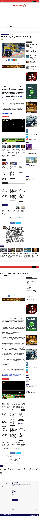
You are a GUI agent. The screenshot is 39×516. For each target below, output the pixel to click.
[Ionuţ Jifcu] (2, 40)
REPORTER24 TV (7, 26)
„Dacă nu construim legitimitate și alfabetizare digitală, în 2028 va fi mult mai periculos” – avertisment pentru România (5, 172)
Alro (3, 86)
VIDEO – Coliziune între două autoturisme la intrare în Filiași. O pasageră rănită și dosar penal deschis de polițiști (3, 152)
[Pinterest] (14, 60)
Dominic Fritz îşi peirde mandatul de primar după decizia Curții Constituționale (21, 484)
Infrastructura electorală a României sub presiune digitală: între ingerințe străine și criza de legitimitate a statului (13, 172)
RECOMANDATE (7, 34)
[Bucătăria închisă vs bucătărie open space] (23, 207)
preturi (20, 217)
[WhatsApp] (16, 60)
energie (9, 102)
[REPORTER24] (19, 6)
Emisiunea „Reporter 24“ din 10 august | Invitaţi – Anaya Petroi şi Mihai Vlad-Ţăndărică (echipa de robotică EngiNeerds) (22, 195)
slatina (15, 218)
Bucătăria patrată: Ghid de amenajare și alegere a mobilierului (4, 211)
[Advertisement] (19, 15)
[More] (22, 223)
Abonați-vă (35, 139)
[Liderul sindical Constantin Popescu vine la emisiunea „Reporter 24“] (5, 186)
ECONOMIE (3, 34)
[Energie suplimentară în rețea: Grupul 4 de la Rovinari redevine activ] (31, 160)
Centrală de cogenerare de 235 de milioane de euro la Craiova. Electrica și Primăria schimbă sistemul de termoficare (13, 152)
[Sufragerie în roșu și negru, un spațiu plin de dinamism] (14, 207)
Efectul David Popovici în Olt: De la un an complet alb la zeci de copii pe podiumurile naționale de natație (18, 151)
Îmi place (36, 129)
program (23, 217)
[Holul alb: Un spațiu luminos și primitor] (9, 207)
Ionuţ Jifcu (6, 39)
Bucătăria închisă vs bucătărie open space (23, 210)
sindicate (12, 218)
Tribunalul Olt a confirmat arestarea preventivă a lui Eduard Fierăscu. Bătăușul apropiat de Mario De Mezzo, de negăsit (31, 153)
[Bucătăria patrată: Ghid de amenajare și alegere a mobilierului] (4, 207)
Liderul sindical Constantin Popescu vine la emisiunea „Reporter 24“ (5, 192)
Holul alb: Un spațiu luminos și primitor (8, 210)
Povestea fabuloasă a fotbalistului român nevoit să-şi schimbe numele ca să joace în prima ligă (23, 151)
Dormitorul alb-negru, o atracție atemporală (18, 210)
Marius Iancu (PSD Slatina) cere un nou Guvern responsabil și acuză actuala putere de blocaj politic (23, 486)
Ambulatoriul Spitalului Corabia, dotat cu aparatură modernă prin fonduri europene (33, 67)
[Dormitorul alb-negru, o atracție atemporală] (18, 207)
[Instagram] (2, 486)
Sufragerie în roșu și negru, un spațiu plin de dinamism (14, 211)
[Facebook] (9, 60)
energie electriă (13, 217)
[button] (36, 24)
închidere (17, 217)
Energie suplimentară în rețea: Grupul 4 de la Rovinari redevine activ (31, 165)
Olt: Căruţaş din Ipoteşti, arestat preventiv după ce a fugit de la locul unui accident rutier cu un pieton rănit (8, 152)
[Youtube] (5, 486)
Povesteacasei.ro (4, 204)
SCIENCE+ (11, 26)
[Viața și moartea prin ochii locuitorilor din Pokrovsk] (22, 163)
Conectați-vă (35, 132)
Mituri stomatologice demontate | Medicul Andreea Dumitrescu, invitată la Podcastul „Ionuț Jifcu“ (13, 194)
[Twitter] (12, 60)
